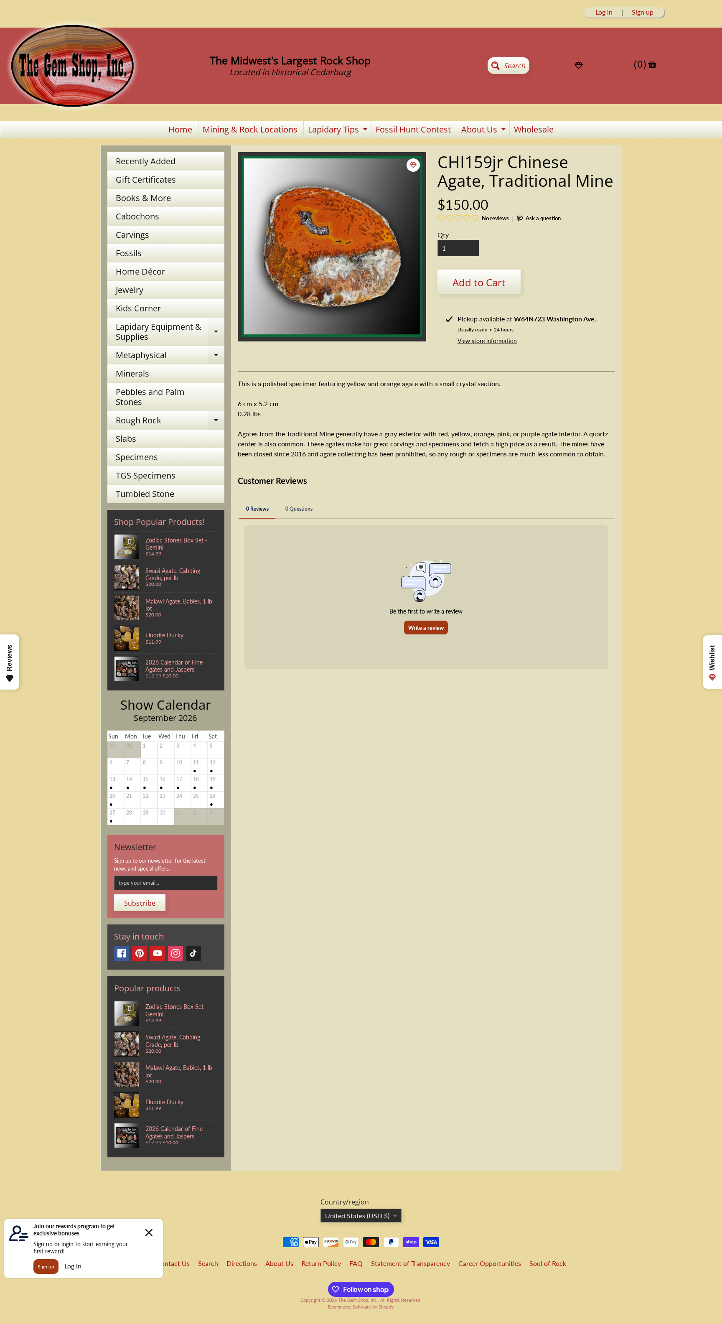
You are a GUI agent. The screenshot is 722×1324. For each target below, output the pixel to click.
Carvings (132, 234)
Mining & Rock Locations (250, 129)
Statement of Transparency (410, 1263)
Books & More (143, 198)
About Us (484, 131)
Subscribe (139, 903)
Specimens (137, 457)
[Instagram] (175, 953)
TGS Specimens (145, 475)
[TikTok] (193, 953)
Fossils (129, 253)
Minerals (132, 373)
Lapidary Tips (338, 131)
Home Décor (140, 271)
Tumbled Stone (145, 493)
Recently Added (145, 161)
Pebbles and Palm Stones (150, 396)
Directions (241, 1263)
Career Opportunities (489, 1263)
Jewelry (129, 289)
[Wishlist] (579, 66)
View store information (487, 340)
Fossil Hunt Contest (413, 129)
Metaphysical (170, 356)
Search (208, 1263)
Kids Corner (138, 308)
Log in (604, 12)
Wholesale (534, 129)
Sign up (642, 12)
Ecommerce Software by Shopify (361, 1306)
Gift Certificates (146, 179)
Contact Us (173, 1263)
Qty (443, 235)
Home (180, 129)
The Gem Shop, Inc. (358, 1300)
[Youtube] (157, 953)
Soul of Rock (547, 1263)
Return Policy (321, 1263)
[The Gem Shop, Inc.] (72, 109)
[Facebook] (121, 953)
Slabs (126, 438)
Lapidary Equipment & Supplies (170, 332)
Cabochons (137, 216)
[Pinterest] (139, 953)
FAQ (356, 1263)
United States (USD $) (357, 1216)
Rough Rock (170, 422)
